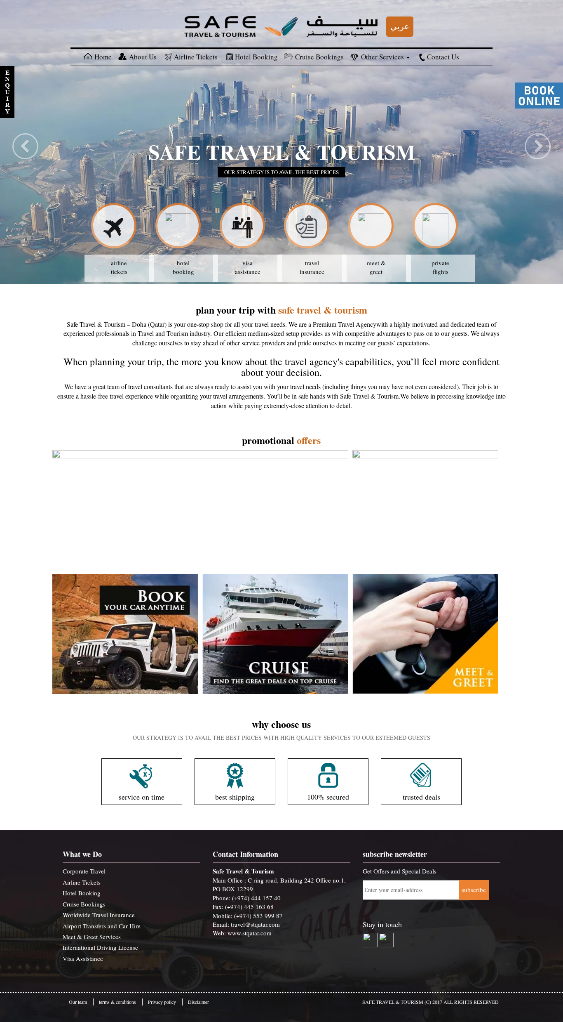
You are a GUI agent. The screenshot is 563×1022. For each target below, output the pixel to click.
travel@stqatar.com (255, 924)
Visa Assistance (83, 958)
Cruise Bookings (319, 56)
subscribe (474, 889)
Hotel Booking (256, 56)
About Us (143, 56)
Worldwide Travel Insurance (99, 915)
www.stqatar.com (250, 933)
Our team (78, 1001)
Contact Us (443, 56)
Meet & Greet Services (92, 936)
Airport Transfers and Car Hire (102, 926)
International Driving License (100, 947)
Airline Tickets (196, 56)
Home (103, 56)
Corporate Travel (84, 871)
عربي (399, 26)
